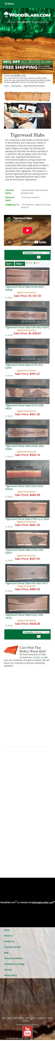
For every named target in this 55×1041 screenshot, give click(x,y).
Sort (9, 264)
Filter (19, 264)
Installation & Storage (14, 964)
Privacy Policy (10, 975)
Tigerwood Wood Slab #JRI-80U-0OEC (27, 327)
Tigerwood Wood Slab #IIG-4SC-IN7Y (26, 583)
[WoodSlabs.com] (27, 14)
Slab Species (16, 86)
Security (8, 969)
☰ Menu (9, 3)
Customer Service (12, 947)
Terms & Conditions (13, 958)
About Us (8, 935)
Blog (6, 952)
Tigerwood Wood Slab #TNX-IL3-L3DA (27, 519)
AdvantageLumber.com (42, 902)
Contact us (38, 657)
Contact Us (9, 941)
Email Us (11, 22)
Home (6, 86)
